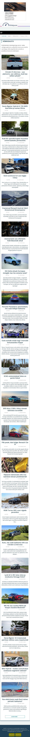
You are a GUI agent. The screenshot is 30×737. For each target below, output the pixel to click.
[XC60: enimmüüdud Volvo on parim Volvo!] (15, 366)
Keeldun (11, 734)
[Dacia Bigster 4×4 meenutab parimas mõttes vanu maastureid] (15, 628)
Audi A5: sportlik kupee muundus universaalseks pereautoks (15, 139)
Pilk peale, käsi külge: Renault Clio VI (15, 443)
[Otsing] (28, 28)
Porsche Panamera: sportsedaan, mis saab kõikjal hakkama (15, 308)
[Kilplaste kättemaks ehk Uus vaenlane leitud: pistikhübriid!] (15, 465)
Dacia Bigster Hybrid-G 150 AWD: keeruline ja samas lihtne (15, 107)
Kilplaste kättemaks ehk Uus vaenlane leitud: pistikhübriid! (15, 476)
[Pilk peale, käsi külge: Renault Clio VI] (15, 432)
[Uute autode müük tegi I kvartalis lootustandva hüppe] (15, 330)
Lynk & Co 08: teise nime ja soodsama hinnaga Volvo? (15, 576)
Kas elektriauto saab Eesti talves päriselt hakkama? (15, 700)
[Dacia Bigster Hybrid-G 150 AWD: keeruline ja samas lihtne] (15, 96)
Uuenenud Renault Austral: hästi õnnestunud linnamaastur (15, 209)
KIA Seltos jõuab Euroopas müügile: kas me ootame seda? (15, 272)
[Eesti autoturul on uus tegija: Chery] (15, 166)
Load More (14, 716)
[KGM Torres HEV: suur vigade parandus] (15, 500)
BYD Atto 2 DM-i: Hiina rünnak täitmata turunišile (15, 409)
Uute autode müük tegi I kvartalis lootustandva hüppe (15, 341)
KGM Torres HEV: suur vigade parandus (15, 511)
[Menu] (1, 32)
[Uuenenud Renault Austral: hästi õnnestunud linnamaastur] (15, 198)
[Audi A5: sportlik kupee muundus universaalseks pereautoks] (15, 128)
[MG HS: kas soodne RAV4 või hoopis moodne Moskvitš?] (15, 596)
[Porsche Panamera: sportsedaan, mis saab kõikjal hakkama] (15, 296)
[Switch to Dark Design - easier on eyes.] (27, 24)
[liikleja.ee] (13, 24)
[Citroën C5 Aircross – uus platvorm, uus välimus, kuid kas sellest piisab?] (15, 62)
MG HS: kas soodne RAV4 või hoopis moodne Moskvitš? (15, 607)
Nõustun (18, 734)
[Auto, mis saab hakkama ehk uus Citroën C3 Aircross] (15, 532)
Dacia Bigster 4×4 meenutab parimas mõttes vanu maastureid (15, 639)
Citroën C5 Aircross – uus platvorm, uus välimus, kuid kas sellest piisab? (15, 74)
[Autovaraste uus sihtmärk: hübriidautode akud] (15, 229)
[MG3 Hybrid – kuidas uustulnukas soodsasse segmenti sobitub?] (15, 658)
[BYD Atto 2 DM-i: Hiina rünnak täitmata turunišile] (15, 398)
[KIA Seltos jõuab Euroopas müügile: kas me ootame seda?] (15, 261)
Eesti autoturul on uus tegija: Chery (15, 177)
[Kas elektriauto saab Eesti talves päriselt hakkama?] (15, 689)
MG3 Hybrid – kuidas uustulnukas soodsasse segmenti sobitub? (15, 669)
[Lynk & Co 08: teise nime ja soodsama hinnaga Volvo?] (15, 565)
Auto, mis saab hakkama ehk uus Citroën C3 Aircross (15, 543)
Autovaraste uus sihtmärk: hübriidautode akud (15, 240)
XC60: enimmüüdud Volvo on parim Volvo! (15, 377)
